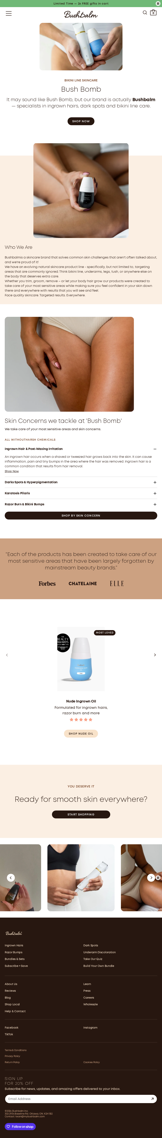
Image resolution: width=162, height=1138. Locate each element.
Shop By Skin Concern (81, 516)
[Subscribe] (152, 1098)
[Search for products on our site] (144, 13)
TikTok (9, 1034)
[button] (7, 656)
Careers (88, 998)
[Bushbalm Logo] (81, 14)
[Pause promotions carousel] (158, 3)
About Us (11, 984)
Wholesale (90, 1004)
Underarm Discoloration (99, 952)
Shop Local (12, 1004)
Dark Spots (90, 945)
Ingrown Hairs (14, 945)
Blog (8, 998)
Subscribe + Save (16, 966)
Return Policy (12, 1062)
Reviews (10, 991)
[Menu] (9, 13)
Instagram (90, 1028)
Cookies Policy (91, 1062)
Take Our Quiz (92, 959)
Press (86, 991)
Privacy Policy (12, 1056)
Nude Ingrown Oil (81, 701)
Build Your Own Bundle (98, 966)
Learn (87, 984)
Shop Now (81, 121)
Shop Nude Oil (81, 734)
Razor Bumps (13, 952)
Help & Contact (15, 1011)
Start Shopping (81, 814)
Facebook (11, 1028)
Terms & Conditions (15, 1050)
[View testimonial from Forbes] (47, 583)
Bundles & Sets (14, 959)
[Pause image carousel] (158, 877)
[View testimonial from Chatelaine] (83, 583)
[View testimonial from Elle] (116, 583)
